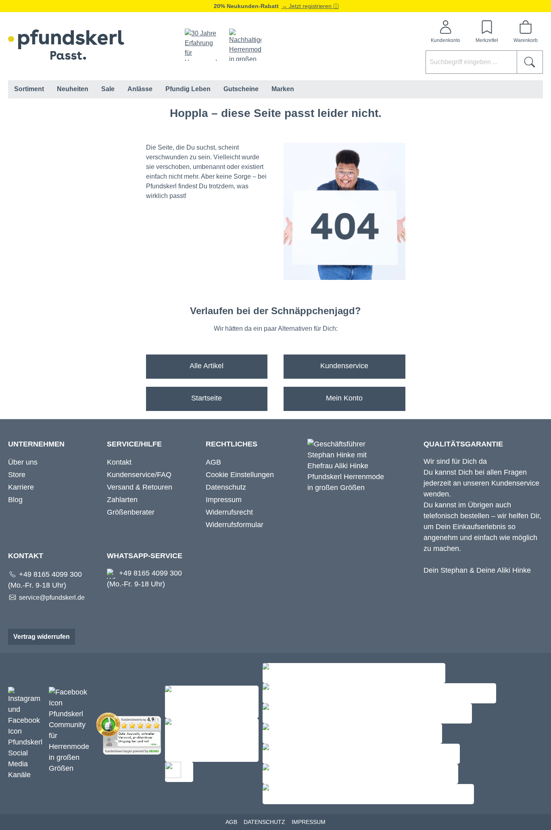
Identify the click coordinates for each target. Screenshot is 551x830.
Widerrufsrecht (229, 512)
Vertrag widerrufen (41, 636)
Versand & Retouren (139, 487)
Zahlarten (122, 500)
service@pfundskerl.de (52, 597)
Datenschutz (226, 487)
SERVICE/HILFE (134, 444)
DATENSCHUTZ (264, 822)
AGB (213, 462)
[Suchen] (530, 62)
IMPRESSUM (309, 822)
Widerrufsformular (234, 525)
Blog (15, 500)
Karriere (21, 487)
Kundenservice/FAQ (139, 475)
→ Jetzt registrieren (307, 6)
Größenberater (130, 512)
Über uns (23, 462)
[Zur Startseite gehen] (66, 44)
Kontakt (119, 462)
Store (16, 475)
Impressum (224, 500)
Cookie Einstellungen (240, 475)
